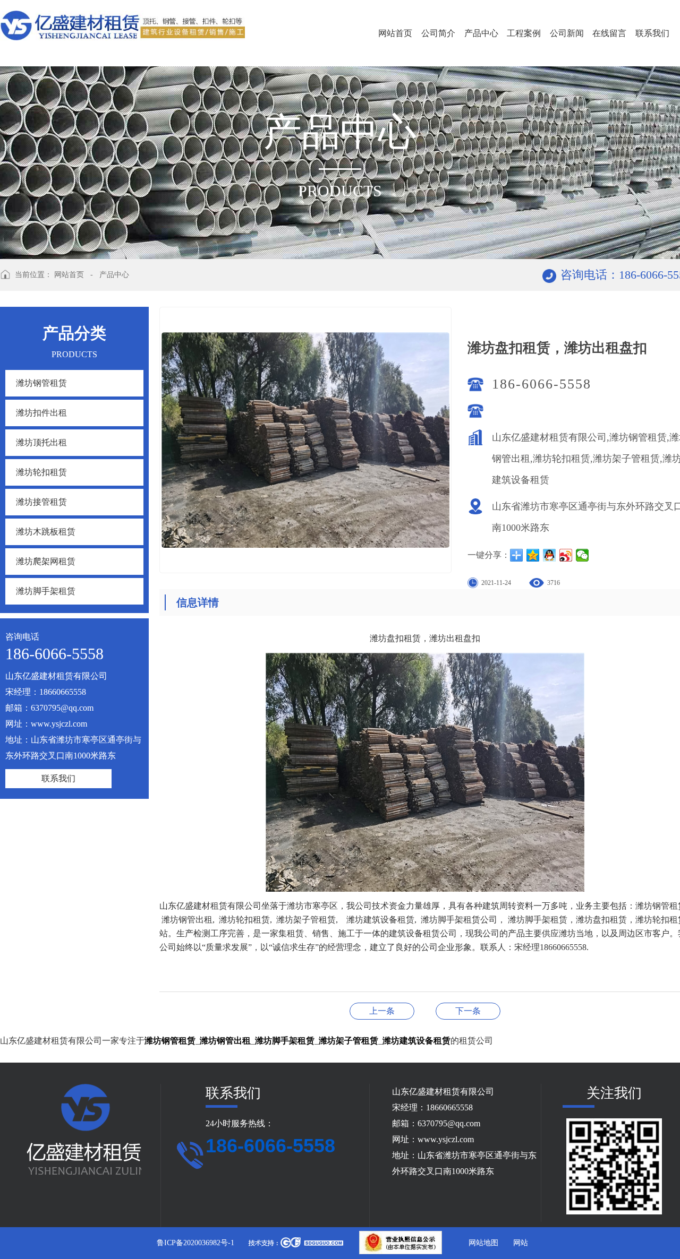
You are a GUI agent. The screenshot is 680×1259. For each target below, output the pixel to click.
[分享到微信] (582, 555)
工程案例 (524, 33)
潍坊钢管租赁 (41, 382)
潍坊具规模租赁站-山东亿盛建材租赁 (382, 1010)
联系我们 (652, 33)
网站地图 (483, 1243)
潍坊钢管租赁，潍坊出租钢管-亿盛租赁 (468, 1010)
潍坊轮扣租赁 (41, 472)
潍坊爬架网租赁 (45, 561)
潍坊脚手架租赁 (45, 591)
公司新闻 (567, 33)
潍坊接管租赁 (41, 501)
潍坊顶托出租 (41, 442)
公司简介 (438, 33)
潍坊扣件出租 (41, 412)
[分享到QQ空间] (533, 555)
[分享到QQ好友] (549, 555)
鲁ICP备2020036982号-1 (195, 1243)
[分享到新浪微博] (566, 555)
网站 (520, 1243)
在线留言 (609, 33)
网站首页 (395, 33)
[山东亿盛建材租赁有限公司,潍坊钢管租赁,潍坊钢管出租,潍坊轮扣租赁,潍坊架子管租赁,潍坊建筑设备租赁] (122, 23)
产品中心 (481, 33)
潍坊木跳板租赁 (45, 531)
